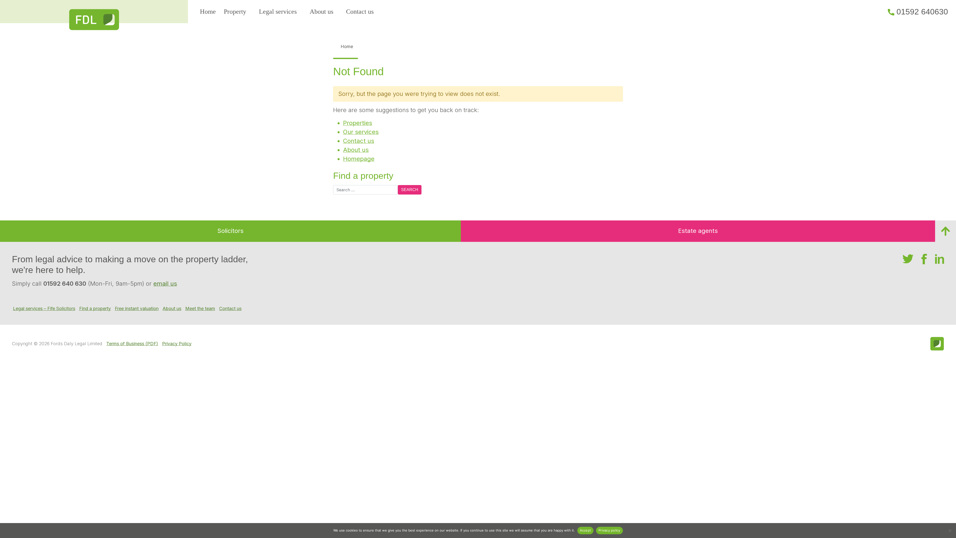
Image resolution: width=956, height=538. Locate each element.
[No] (949, 530)
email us (165, 283)
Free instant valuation (137, 308)
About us (321, 11)
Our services (361, 131)
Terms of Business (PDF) (132, 343)
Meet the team (200, 308)
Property (235, 11)
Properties (357, 123)
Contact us (360, 11)
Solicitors (230, 230)
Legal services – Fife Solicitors (44, 308)
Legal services (278, 11)
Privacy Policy (176, 343)
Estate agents (698, 230)
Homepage (358, 158)
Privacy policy (609, 530)
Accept (585, 530)
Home (208, 11)
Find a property (95, 308)
